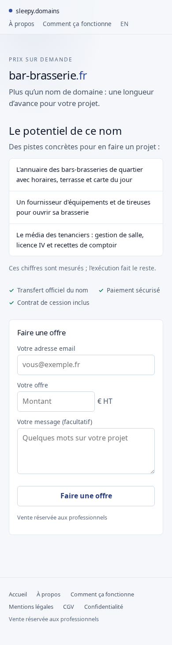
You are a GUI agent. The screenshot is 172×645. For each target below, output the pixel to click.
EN (124, 23)
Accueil (18, 594)
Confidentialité (103, 607)
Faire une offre (86, 496)
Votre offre (32, 385)
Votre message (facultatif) (54, 421)
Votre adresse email (46, 348)
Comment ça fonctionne (77, 23)
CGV (68, 607)
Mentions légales (31, 607)
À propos (21, 23)
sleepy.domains (38, 11)
